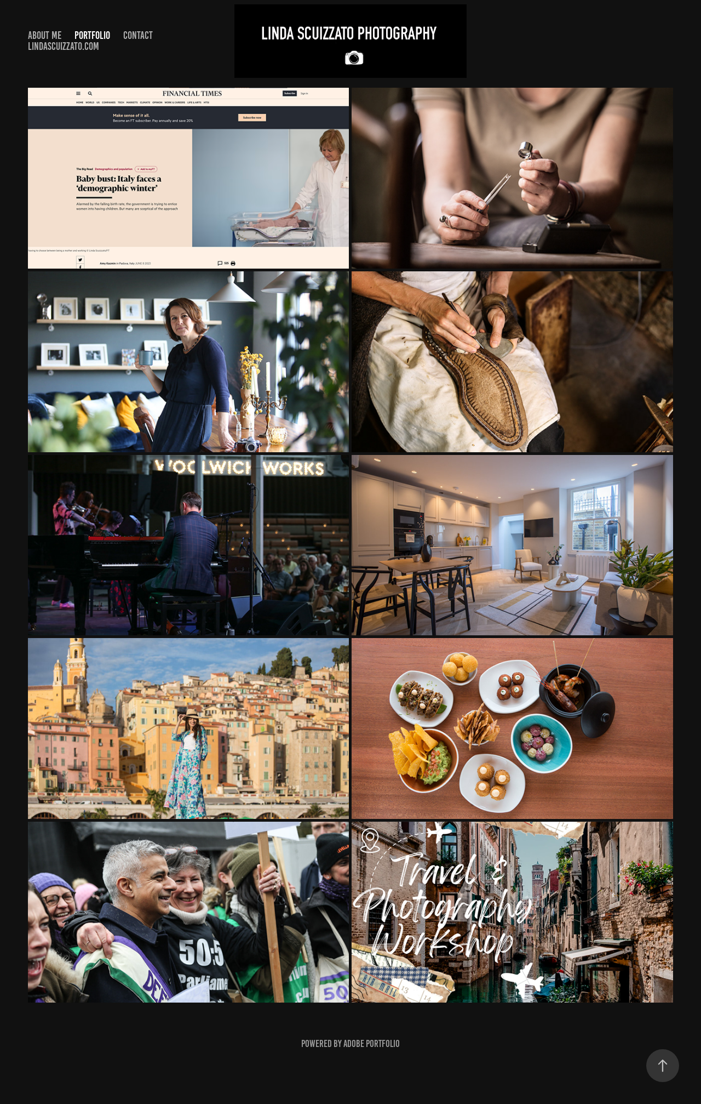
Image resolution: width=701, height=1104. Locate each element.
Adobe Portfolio (371, 1043)
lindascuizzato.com (63, 46)
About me (44, 35)
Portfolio (92, 35)
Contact (138, 35)
